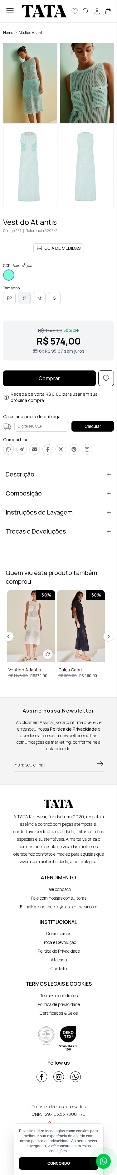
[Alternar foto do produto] (48, 654)
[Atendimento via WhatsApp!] (103, 1161)
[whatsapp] (75, 1077)
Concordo (58, 1163)
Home (8, 32)
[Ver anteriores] (9, 636)
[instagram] (59, 1077)
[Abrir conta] (97, 11)
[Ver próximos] (107, 636)
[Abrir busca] (86, 11)
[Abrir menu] (10, 11)
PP (9, 298)
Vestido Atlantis (32, 32)
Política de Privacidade (73, 729)
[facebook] (42, 1077)
